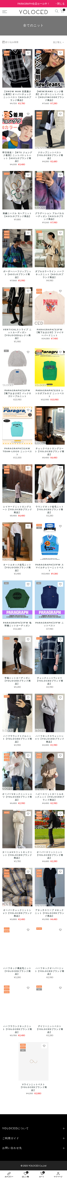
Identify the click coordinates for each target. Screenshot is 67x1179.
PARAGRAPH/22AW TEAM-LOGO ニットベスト (17, 451)
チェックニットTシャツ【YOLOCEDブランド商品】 (49, 681)
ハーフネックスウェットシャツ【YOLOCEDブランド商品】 (49, 739)
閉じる (7, 3)
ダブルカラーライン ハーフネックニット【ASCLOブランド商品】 (49, 274)
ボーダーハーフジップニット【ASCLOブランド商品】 (17, 274)
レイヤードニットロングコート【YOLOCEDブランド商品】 (17, 509)
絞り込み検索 (11, 42)
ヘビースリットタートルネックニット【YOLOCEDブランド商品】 (49, 797)
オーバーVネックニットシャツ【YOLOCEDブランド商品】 (17, 797)
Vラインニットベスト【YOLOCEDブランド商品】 (33, 1087)
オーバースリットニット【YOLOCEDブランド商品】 (49, 855)
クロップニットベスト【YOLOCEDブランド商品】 (49, 155)
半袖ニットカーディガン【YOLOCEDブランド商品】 (17, 681)
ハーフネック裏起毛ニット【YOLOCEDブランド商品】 (17, 971)
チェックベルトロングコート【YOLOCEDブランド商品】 (49, 451)
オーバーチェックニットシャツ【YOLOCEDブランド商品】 (17, 913)
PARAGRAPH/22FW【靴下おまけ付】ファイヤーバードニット (50, 332)
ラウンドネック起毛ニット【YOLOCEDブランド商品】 (50, 509)
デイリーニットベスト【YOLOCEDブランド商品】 (49, 1029)
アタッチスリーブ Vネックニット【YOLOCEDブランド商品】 (49, 913)
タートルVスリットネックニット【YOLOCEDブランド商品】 (17, 855)
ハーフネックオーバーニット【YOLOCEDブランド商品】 (49, 971)
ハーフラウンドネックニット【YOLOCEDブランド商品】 (17, 1029)
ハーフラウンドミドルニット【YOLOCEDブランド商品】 (17, 739)
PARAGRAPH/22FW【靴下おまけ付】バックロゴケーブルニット (17, 393)
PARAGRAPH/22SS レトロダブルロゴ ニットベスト (49, 393)
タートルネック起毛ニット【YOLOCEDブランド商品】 (17, 567)
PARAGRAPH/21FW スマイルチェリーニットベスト (49, 567)
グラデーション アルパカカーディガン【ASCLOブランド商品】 (49, 216)
